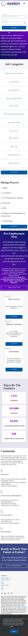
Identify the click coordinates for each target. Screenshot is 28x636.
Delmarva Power (4, 585)
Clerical (16, 131)
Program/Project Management (16, 114)
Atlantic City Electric (5, 579)
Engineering (15, 82)
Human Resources (15, 155)
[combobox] (14, 17)
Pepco (2, 588)
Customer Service (15, 122)
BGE (2, 581)
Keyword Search (4, 14)
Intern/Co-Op (15, 163)
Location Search (4, 20)
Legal (15, 146)
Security (16, 105)
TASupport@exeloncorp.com (20, 606)
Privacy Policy (6, 626)
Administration (15, 90)
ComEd (2, 583)
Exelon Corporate (5, 577)
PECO (2, 586)
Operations (16, 138)
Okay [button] (14, 631)
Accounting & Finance (16, 98)
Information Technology (15, 73)
